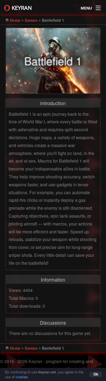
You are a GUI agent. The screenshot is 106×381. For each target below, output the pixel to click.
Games (31, 20)
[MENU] (98, 6)
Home (15, 20)
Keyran (22, 7)
